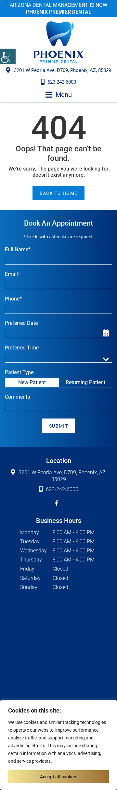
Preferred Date (21, 323)
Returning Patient (85, 382)
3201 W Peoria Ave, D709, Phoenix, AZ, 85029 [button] (62, 70)
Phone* (13, 299)
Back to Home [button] (59, 193)
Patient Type (19, 372)
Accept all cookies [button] (58, 776)
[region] (58, 745)
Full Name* (18, 249)
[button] (8, 56)
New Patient (32, 382)
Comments (17, 397)
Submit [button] (58, 426)
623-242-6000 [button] (61, 82)
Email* (12, 274)
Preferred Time (22, 348)
